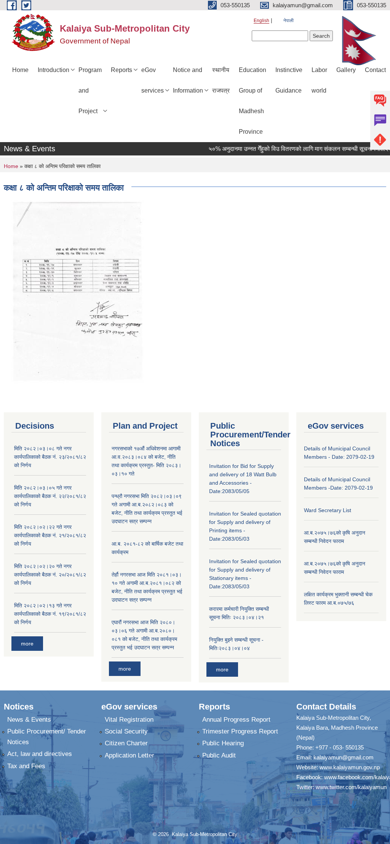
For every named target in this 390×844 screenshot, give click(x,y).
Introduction (53, 70)
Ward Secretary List (327, 510)
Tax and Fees (26, 766)
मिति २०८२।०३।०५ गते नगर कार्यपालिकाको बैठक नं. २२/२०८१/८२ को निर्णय (50, 496)
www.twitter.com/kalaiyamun (351, 787)
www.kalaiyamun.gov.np (350, 767)
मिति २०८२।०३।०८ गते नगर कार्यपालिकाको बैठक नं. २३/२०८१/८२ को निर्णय (50, 456)
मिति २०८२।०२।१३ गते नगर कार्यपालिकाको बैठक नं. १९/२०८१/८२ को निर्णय (50, 613)
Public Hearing (223, 743)
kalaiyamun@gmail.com (343, 757)
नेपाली (288, 20)
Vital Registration (129, 719)
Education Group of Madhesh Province (252, 101)
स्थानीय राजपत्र (221, 80)
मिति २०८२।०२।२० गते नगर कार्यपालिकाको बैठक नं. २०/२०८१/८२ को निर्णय (50, 574)
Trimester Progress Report (240, 731)
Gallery (346, 70)
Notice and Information (188, 80)
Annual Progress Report (236, 719)
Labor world (319, 80)
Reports (121, 70)
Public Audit (219, 755)
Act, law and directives (39, 754)
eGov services (152, 80)
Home (20, 70)
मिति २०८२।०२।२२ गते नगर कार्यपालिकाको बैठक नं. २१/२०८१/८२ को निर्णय (50, 535)
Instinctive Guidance (288, 80)
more (27, 644)
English (261, 20)
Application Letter (129, 755)
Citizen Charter (126, 743)
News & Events (29, 719)
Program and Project (90, 90)
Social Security (126, 731)
